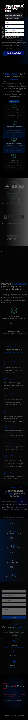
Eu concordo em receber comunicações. (12, 37)
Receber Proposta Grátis (14, 53)
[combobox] (7, 30)
